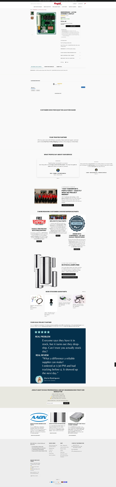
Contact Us (51, 450)
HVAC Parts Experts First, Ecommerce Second (53, 446)
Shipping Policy (51, 448)
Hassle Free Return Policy (64, 447)
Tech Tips (50, 451)
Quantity (62, 24)
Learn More (39, 241)
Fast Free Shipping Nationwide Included (66, 23)
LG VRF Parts (64, 6)
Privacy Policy (51, 453)
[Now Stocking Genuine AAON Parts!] (39, 417)
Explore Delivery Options (68, 205)
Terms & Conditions (52, 455)
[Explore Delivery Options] (46, 196)
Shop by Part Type (47, 6)
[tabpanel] (58, 96)
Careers (61, 450)
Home (31, 9)
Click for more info (72, 435)
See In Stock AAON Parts (35, 435)
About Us (80, 6)
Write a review (83, 87)
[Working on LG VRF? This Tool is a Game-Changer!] (77, 417)
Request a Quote (63, 448)
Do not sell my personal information (64, 456)
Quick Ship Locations (63, 453)
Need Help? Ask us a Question (67, 58)
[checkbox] (38, 90)
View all (84, 291)
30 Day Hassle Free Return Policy (68, 52)
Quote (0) (115, 364)
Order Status (62, 452)
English (57, 479)
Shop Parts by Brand (38, 6)
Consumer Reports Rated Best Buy (70, 277)
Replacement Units (56, 6)
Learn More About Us (58, 145)
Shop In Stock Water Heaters (69, 274)
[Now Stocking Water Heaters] (58, 417)
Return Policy (76, 249)
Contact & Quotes (72, 6)
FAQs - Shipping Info (63, 445)
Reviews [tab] (33, 87)
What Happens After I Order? (67, 55)
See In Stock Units (53, 433)
